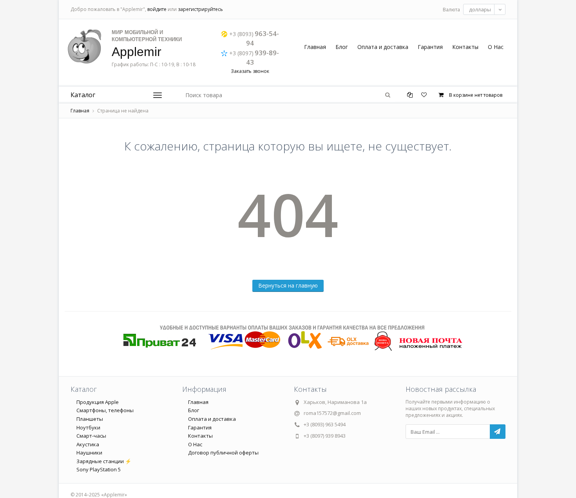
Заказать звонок (250, 71)
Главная (315, 47)
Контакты (465, 47)
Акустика (87, 444)
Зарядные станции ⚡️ (103, 461)
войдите (157, 9)
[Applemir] (84, 46)
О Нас (496, 47)
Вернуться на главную (288, 285)
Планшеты (89, 418)
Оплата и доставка (382, 47)
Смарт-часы (91, 435)
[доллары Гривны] (484, 9)
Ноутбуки (88, 427)
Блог (341, 47)
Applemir (136, 52)
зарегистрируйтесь (200, 9)
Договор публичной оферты (223, 452)
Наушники (89, 452)
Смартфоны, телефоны (105, 410)
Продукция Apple (97, 402)
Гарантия (430, 47)
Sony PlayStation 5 (98, 469)
